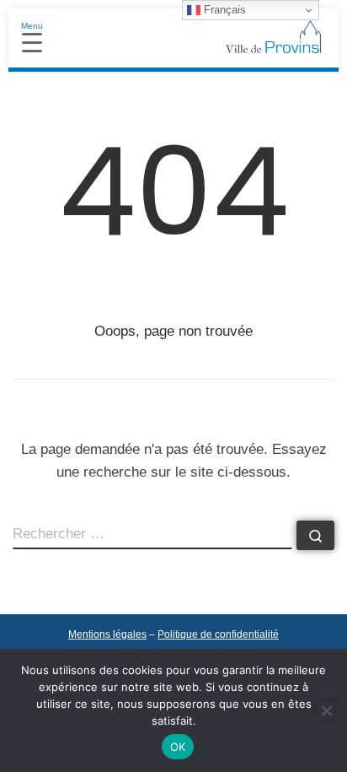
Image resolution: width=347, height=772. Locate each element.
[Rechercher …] (315, 535)
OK (178, 746)
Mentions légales (107, 634)
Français (223, 9)
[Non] (326, 710)
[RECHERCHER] (152, 535)
